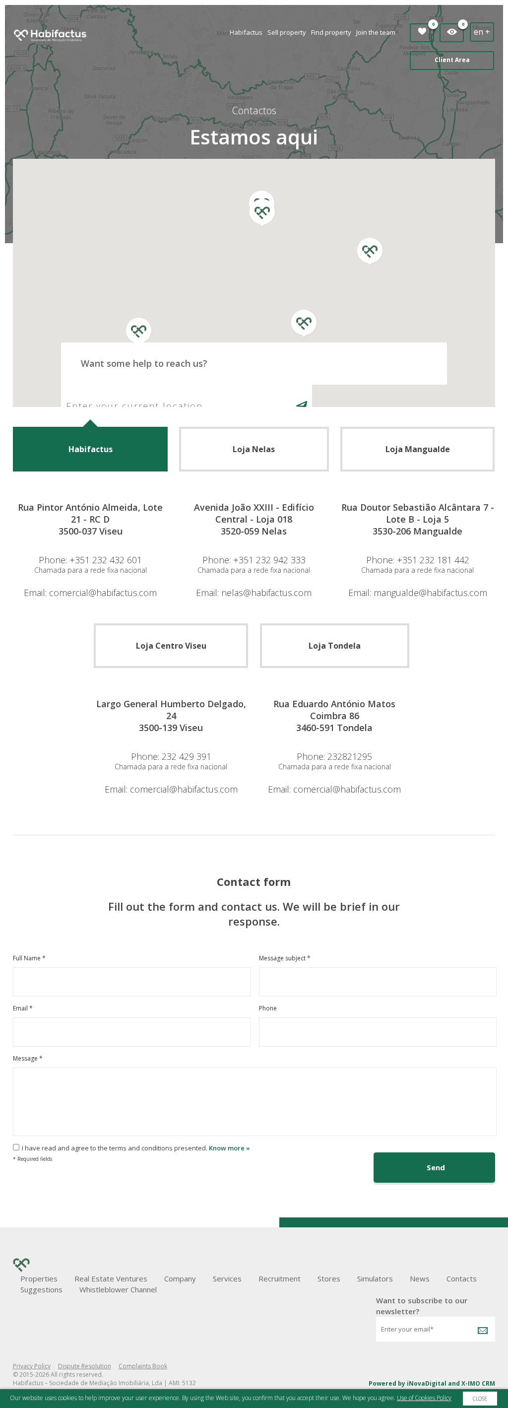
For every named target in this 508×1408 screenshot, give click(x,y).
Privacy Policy (32, 1366)
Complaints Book (143, 1366)
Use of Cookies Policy (424, 1398)
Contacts (461, 1278)
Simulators (375, 1278)
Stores (329, 1278)
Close (480, 1398)
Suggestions (41, 1289)
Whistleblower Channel (118, 1289)
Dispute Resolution (84, 1366)
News (420, 1278)
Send (436, 1167)
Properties (39, 1278)
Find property (331, 32)
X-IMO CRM (478, 1383)
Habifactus (246, 32)
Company (180, 1278)
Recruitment (279, 1278)
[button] (262, 194)
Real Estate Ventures (110, 1278)
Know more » (229, 1147)
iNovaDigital (426, 1383)
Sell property (286, 32)
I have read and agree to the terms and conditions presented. (114, 1147)
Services (227, 1278)
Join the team (375, 32)
